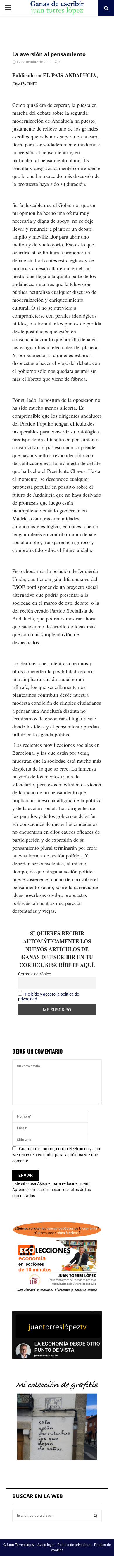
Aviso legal (46, 1545)
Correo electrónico (34, 974)
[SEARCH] (95, 1515)
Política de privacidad (74, 1545)
